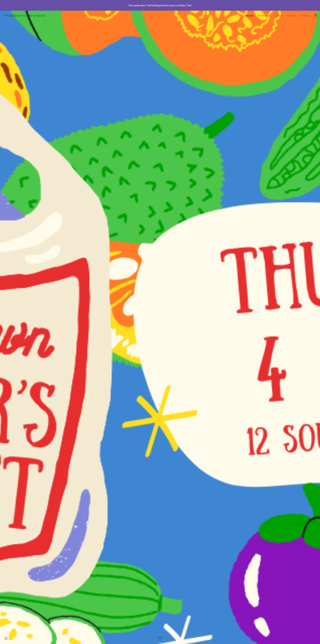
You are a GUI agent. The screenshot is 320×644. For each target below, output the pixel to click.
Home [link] (249, 15)
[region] (160, 5)
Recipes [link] (291, 15)
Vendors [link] (262, 15)
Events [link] (279, 15)
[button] (316, 15)
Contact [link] (305, 15)
